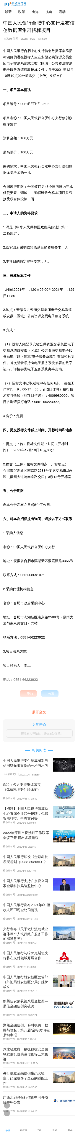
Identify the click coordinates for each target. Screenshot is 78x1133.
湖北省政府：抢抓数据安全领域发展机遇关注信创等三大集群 (25, 1054)
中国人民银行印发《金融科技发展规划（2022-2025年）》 (25, 859)
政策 (21, 11)
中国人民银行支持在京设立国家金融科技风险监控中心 (25, 883)
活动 (62, 11)
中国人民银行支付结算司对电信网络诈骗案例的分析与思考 (25, 763)
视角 (48, 11)
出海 (35, 11)
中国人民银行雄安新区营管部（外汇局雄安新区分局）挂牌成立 (25, 981)
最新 (8, 11)
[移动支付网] (15, 4)
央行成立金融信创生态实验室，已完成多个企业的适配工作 (25, 1078)
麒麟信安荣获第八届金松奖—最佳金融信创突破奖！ (25, 1003)
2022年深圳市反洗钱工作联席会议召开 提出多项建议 (26, 835)
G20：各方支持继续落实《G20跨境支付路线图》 (22, 787)
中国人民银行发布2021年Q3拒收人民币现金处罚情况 (26, 907)
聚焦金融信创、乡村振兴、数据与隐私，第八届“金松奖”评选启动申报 (26, 1029)
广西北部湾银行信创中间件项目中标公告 (25, 1099)
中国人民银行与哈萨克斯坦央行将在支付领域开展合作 (25, 955)
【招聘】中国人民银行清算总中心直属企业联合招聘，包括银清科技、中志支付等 (25, 813)
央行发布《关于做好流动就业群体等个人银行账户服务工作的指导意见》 (25, 933)
